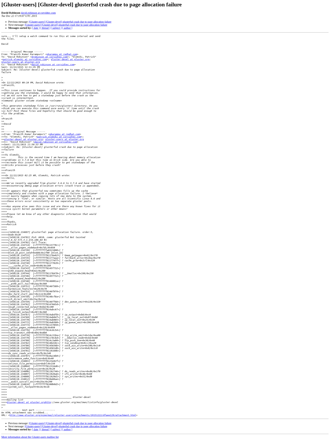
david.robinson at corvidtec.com (38, 12)
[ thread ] (45, 27)
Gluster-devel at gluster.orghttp (29, 402)
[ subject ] (56, 27)
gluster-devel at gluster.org (70, 59)
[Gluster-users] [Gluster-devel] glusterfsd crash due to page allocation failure (70, 21)
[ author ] (67, 27)
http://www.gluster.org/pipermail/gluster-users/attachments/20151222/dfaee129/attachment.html (73, 415)
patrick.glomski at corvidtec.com (25, 59)
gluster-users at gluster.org (20, 62)
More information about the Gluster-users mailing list (30, 437)
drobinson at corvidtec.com (49, 57)
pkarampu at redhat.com (62, 54)
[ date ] (36, 27)
